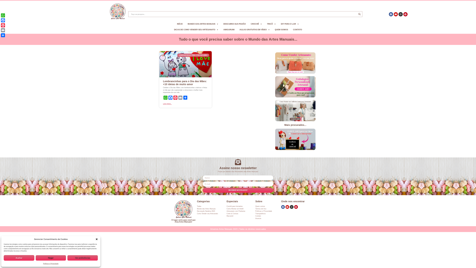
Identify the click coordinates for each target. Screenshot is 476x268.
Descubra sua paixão (234, 24)
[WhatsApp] (2, 15)
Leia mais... (167, 104)
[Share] (2, 35)
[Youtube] (396, 14)
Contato (297, 30)
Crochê (255, 24)
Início (180, 24)
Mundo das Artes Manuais (201, 24)
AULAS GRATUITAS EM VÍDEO (253, 30)
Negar (51, 258)
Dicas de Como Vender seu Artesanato (194, 30)
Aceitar (19, 258)
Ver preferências (82, 258)
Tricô (270, 24)
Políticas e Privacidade (51, 264)
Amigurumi (229, 30)
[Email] (2, 30)
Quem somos (281, 30)
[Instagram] (401, 14)
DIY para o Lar (288, 24)
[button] (96, 239)
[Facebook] (391, 14)
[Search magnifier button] (359, 14)
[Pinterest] (405, 14)
